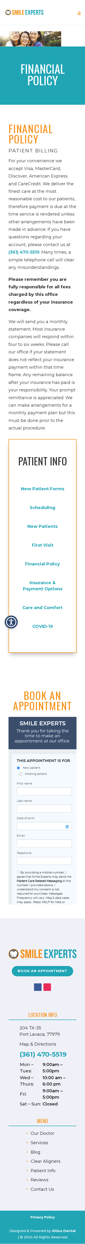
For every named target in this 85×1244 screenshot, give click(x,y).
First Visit (42, 545)
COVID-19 (42, 626)
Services (39, 1142)
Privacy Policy (42, 1217)
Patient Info (43, 1170)
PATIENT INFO (42, 461)
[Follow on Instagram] (47, 987)
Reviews (39, 1179)
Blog (35, 1152)
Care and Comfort (42, 607)
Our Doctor (42, 1133)
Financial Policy (42, 564)
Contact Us (42, 1189)
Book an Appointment (42, 971)
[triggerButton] (11, 622)
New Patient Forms (42, 488)
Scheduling (42, 507)
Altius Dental (64, 1231)
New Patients (42, 526)
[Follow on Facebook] (38, 987)
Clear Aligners (45, 1161)
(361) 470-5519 (23, 252)
